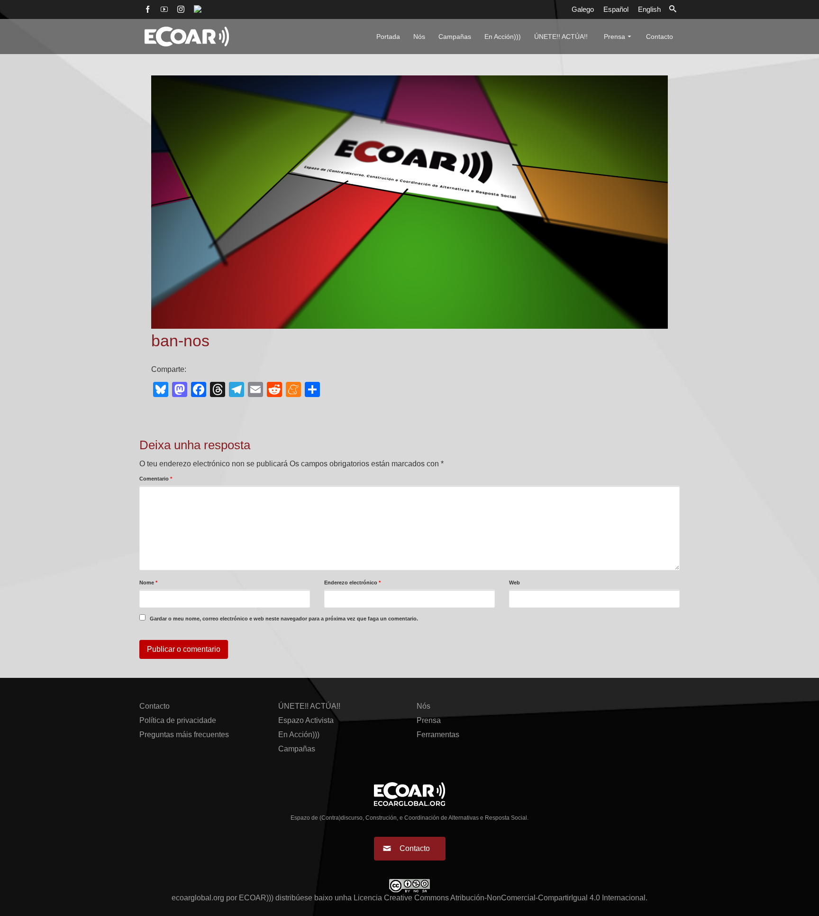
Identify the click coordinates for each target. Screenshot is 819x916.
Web (514, 582)
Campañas (296, 749)
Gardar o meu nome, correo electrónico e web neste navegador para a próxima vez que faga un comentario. (284, 618)
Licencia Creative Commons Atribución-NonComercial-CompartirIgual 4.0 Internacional (500, 898)
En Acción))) (298, 735)
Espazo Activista (306, 720)
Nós (423, 706)
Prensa (429, 720)
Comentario (155, 478)
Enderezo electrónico (352, 582)
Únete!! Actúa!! (309, 706)
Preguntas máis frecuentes (184, 735)
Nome (148, 582)
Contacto (154, 706)
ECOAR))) (256, 898)
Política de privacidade (177, 720)
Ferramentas (438, 735)
